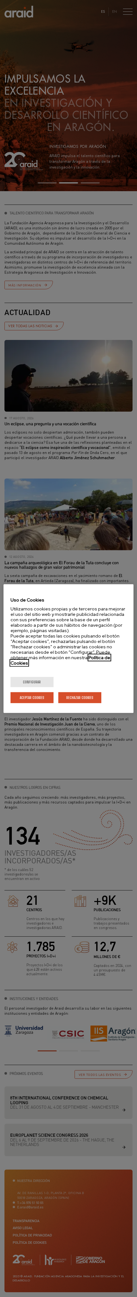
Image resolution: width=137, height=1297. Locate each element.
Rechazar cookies (79, 697)
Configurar (32, 682)
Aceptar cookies (32, 697)
